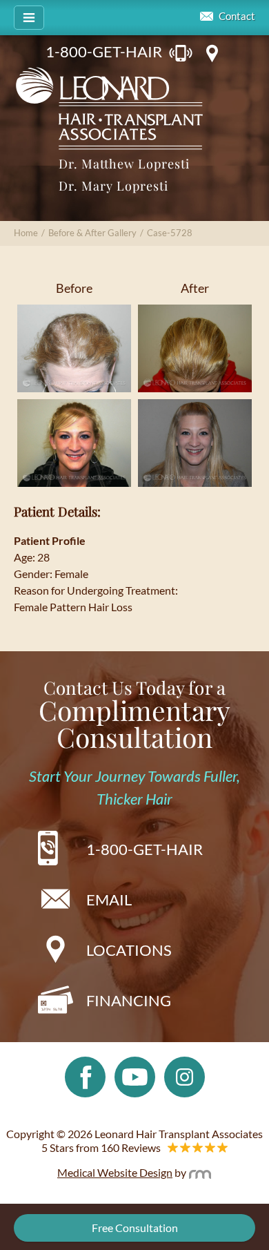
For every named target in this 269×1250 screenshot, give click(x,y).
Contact (237, 16)
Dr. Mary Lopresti (113, 185)
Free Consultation (135, 1227)
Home (26, 232)
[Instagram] (184, 1075)
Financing (128, 1000)
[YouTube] (134, 1075)
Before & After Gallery (92, 232)
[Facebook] (85, 1075)
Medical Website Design (114, 1172)
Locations (129, 950)
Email (109, 899)
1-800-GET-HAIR (104, 51)
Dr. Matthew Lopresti (124, 163)
